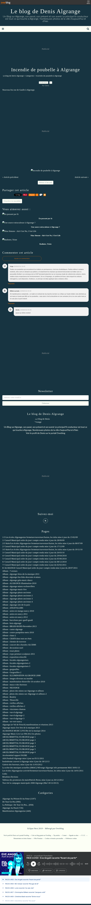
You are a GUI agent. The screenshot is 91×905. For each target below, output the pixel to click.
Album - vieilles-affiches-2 (13, 706)
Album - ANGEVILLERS (12, 608)
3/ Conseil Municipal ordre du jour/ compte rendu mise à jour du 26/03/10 (33, 552)
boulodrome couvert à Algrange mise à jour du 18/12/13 (25, 761)
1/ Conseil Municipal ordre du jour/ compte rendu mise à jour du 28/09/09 (33, 540)
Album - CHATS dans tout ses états (17, 638)
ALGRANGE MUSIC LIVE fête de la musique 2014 (23, 731)
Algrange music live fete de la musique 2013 (21, 728)
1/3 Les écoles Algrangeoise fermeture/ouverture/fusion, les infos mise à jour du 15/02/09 (40, 537)
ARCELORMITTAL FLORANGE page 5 (19, 749)
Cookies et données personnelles (54, 838)
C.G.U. (83, 835)
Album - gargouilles (10, 669)
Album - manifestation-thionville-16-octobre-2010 (23, 681)
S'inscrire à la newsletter (12, 201)
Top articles (56, 835)
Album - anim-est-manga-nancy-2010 (18, 611)
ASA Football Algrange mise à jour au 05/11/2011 (23, 758)
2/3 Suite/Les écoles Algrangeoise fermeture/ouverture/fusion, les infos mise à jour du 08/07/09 (42, 543)
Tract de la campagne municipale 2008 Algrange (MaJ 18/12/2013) (30, 783)
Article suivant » (82, 177)
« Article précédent (10, 177)
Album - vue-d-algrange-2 (13, 715)
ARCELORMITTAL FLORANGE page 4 (19, 746)
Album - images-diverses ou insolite (17, 678)
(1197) (19, 799)
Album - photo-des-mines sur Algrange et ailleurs (23, 691)
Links (4, 774)
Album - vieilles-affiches (12, 703)
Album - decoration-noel (12, 648)
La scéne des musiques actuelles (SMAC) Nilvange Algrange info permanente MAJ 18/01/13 (41, 768)
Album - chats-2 (9, 635)
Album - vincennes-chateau (13, 709)
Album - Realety (9, 697)
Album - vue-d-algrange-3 (13, 718)
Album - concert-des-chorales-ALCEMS (19, 645)
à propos (62, 870)
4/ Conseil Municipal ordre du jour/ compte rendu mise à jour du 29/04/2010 (34, 556)
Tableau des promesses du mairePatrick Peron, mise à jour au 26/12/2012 (33, 780)
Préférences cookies (71, 838)
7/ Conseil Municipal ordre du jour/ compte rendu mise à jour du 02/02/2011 (34, 565)
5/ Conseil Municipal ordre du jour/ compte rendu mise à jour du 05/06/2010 (34, 559)
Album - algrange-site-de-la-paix (16, 605)
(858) (17, 805)
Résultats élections (10, 777)
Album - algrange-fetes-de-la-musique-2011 (20, 574)
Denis (42, 433)
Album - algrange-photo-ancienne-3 (17, 599)
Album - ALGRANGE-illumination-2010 (19, 583)
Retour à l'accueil (45, 183)
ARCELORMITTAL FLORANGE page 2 (19, 740)
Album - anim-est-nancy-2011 (15, 614)
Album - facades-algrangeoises (15, 660)
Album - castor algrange (12, 629)
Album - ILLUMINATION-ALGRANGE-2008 (21, 675)
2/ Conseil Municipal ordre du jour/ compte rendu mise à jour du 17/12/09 (33, 546)
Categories (30, 76)
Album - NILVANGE (10, 688)
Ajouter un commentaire (22, 258)
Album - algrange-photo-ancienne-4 (17, 602)
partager (48, 870)
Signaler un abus (74, 835)
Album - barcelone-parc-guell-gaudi (17, 620)
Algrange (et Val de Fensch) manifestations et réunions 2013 (27, 725)
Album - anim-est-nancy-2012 (15, 617)
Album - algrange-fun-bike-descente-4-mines (21, 577)
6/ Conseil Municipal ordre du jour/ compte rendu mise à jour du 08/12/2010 (34, 562)
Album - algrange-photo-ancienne (16, 592)
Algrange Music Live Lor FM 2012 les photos (21, 734)
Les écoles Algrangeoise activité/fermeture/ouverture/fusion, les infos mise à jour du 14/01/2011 (42, 771)
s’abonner (34, 870)
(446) (16, 811)
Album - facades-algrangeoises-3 (16, 666)
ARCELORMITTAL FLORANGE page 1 (19, 737)
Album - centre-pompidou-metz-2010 (18, 632)
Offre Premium (38, 838)
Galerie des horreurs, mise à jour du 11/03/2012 (22, 764)
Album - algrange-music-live (14, 589)
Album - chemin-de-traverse (14, 642)
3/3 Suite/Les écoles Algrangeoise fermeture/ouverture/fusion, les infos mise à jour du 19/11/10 (42, 549)
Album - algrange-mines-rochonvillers (18, 586)
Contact (64, 835)
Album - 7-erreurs (9, 571)
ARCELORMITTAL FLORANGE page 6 (19, 752)
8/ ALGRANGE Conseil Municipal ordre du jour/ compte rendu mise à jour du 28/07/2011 (40, 568)
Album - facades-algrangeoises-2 (16, 663)
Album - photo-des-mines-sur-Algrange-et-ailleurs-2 (24, 694)
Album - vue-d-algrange (12, 712)
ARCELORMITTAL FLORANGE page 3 (19, 743)
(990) (11, 802)
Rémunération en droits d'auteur (22, 838)
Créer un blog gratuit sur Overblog (41, 835)
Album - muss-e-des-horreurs (14, 685)
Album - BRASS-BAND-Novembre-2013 (19, 626)
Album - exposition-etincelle (14, 657)
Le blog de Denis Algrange (45, 11)
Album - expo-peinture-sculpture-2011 (18, 654)
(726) (12, 808)
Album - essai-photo (10, 651)
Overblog (60, 828)
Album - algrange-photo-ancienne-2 (17, 595)
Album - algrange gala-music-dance (17, 580)
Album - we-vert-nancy (12, 721)
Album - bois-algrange (11, 623)
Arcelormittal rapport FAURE (14, 755)
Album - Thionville (10, 700)
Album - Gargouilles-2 (11, 672)
